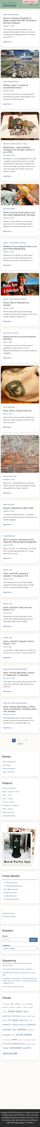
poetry (22, 1029)
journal (30, 1020)
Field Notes (6, 765)
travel (34, 1040)
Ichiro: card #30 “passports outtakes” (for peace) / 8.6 (16, 574)
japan (15, 1020)
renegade (6, 1035)
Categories (6, 945)
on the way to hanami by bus (12, 987)
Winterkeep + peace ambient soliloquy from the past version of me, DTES (19, 149)
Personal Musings (9, 407)
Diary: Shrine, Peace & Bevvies (17, 410)
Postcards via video (9, 144)
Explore (5, 936)
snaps (13, 1035)
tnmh (14, 1039)
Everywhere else (8, 913)
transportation (27, 1040)
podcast (6, 1029)
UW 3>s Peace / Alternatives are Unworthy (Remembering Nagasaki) (20, 540)
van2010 (27, 1048)
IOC (10, 1020)
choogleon (19, 1007)
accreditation (6, 1004)
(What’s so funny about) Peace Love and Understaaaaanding (20, 247)
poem (14, 1030)
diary (26, 1011)
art (12, 1004)
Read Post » (7, 42)
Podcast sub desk (8, 916)
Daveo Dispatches (8, 762)
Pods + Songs (7, 799)
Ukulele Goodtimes (20, 243)
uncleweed (15, 1047)
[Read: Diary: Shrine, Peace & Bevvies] (20, 384)
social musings (6, 1040)
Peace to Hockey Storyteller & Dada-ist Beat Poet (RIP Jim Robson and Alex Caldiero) (20, 20)
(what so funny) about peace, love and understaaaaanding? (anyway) (19, 213)
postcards (30, 1030)
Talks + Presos (7, 809)
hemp (28, 1016)
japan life (23, 1020)
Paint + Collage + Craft (10, 792)
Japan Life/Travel (8, 504)
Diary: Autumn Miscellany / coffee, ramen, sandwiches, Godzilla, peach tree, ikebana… (20, 708)
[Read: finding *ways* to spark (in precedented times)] (20, 64)
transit (20, 1040)
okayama (22, 1025)
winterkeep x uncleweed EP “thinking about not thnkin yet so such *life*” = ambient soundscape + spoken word (20, 981)
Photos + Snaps (8, 802)
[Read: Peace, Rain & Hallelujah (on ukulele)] (20, 284)
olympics (31, 1024)
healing (23, 1016)
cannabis (29, 1004)
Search (33, 940)
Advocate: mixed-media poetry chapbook (17, 969)
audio (23, 1004)
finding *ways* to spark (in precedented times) (15, 86)
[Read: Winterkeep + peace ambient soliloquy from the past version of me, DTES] (20, 126)
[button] (37, 4)
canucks (5, 1007)
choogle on (12, 1007)
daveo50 (4, 1012)
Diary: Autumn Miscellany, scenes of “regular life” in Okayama (19, 673)
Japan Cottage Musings (11, 14)
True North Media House (13, 1043)
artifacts (17, 1004)
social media (24, 1034)
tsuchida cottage (30, 1044)
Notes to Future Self (9, 476)
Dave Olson (15, 1011)
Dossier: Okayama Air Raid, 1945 (18, 508)
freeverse (15, 1016)
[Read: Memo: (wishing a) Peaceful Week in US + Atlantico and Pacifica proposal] (20, 454)
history (33, 1016)
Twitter (5, 1048)
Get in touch (19, 1123)
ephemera (6, 1016)
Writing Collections (9, 788)
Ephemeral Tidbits (9, 209)
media (14, 1024)
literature (6, 1024)
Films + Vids (6, 795)
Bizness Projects (8, 812)
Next (21, 744)
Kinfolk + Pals (7, 570)
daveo (31, 1007)
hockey (4, 1020)
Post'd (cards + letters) (10, 333)
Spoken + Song (22, 144)
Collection (25, 1007)
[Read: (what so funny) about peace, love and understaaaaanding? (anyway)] (20, 195)
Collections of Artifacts (10, 805)
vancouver (10, 1053)
